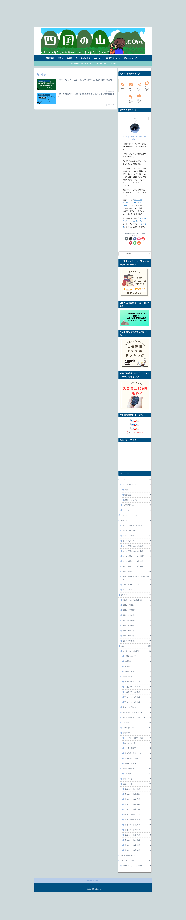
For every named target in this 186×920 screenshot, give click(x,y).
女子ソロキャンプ (137, 590)
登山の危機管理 (137, 768)
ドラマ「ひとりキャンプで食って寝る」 (137, 578)
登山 (136, 646)
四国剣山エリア (137, 666)
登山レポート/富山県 (137, 809)
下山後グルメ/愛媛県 (137, 692)
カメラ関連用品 (137, 505)
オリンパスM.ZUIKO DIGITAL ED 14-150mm (132, 202)
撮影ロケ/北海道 (137, 605)
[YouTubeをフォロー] (143, 238)
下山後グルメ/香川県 (137, 702)
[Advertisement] (58, 13)
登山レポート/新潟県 (137, 830)
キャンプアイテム (137, 536)
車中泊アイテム (137, 763)
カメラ (136, 479)
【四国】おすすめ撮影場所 (137, 600)
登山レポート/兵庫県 (137, 789)
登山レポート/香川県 (137, 845)
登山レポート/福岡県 (137, 840)
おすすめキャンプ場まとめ (137, 525)
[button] (149, 253)
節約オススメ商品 (136, 860)
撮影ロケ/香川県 (137, 636)
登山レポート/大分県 (137, 799)
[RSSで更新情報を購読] (139, 243)
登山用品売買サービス (137, 753)
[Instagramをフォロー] (139, 238)
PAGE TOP (94, 881)
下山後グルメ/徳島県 (137, 687)
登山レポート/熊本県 (137, 835)
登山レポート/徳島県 (137, 820)
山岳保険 (137, 774)
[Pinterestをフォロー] (130, 243)
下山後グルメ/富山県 (137, 682)
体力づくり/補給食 (137, 707)
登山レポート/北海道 (137, 794)
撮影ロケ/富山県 (137, 615)
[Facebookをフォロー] (134, 238)
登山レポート (137, 784)
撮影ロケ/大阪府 (137, 610)
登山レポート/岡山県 (137, 814)
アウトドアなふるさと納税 (137, 866)
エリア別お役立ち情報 (137, 651)
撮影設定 (137, 495)
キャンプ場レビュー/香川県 (137, 561)
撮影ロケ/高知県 (137, 641)
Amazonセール (137, 743)
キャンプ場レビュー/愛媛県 (137, 551)
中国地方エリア (137, 656)
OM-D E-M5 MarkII (137, 485)
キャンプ (136, 520)
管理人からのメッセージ (136, 855)
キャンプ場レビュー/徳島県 (137, 546)
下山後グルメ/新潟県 (137, 697)
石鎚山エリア (137, 671)
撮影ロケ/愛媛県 (137, 625)
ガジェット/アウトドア (136, 515)
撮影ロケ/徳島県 (137, 620)
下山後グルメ (137, 676)
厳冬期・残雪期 (137, 748)
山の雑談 (137, 722)
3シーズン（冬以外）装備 (137, 738)
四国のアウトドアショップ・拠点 (137, 717)
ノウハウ (137, 510)
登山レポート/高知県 (137, 850)
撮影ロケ (136, 595)
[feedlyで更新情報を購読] (134, 243)
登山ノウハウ (137, 779)
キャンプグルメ (137, 541)
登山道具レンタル (137, 758)
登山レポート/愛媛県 (137, 825)
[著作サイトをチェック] (126, 238)
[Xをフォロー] (130, 238)
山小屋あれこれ (137, 728)
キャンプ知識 (137, 571)
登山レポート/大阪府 (137, 804)
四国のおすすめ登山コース (137, 712)
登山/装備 (137, 733)
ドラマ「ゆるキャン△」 (137, 585)
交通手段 (137, 661)
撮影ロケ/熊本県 (137, 631)
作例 (137, 490)
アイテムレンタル (137, 530)
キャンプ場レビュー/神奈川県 (137, 556)
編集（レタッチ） (137, 500)
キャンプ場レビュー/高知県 (137, 566)
